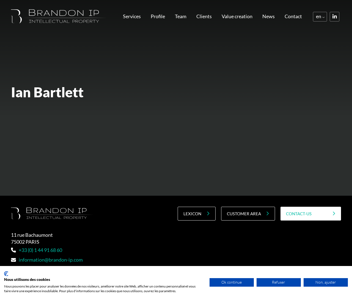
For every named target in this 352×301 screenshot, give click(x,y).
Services (132, 16)
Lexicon (192, 213)
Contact (293, 16)
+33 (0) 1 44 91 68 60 (40, 250)
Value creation (237, 16)
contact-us (299, 213)
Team (180, 16)
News (268, 16)
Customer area (244, 213)
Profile (158, 16)
